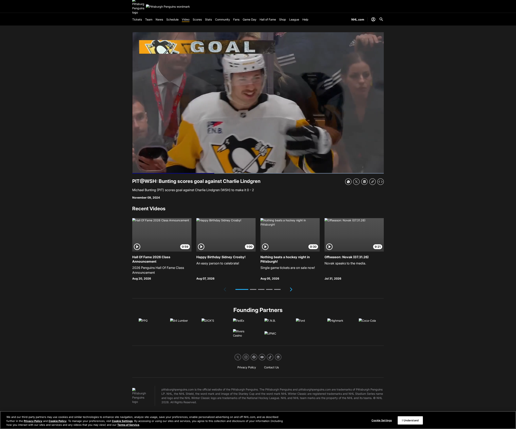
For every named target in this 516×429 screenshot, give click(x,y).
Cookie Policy (58, 421)
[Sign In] (373, 19)
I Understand (410, 420)
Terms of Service (128, 424)
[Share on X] (356, 181)
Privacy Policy (33, 421)
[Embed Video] (380, 181)
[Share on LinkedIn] (364, 181)
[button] (241, 289)
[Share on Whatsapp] (348, 181)
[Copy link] (372, 181)
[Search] (381, 19)
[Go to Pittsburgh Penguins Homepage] (168, 6)
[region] (258, 420)
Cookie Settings (122, 421)
